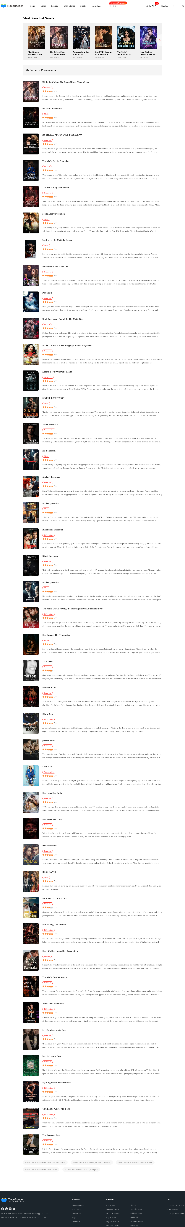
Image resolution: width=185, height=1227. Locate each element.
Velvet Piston (121, 57)
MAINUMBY (55, 57)
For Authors (76, 1209)
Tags (74, 1217)
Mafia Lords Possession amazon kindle (135, 1162)
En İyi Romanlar (112, 1213)
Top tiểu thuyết (136, 1209)
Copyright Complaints (175, 1213)
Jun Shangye (144, 57)
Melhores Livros (136, 1222)
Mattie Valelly (32, 57)
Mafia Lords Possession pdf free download (92, 1162)
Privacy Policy (172, 1209)
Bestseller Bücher (112, 1209)
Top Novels (110, 1205)
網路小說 (134, 1217)
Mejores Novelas (112, 1222)
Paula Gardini (99, 57)
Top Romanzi (111, 1217)
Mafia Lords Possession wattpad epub (81, 1169)
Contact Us (76, 1213)
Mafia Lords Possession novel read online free (45, 1162)
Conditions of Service (175, 1205)
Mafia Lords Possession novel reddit (41, 1169)
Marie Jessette (77, 57)
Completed (76, 1222)
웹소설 (133, 1205)
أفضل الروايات (136, 1213)
